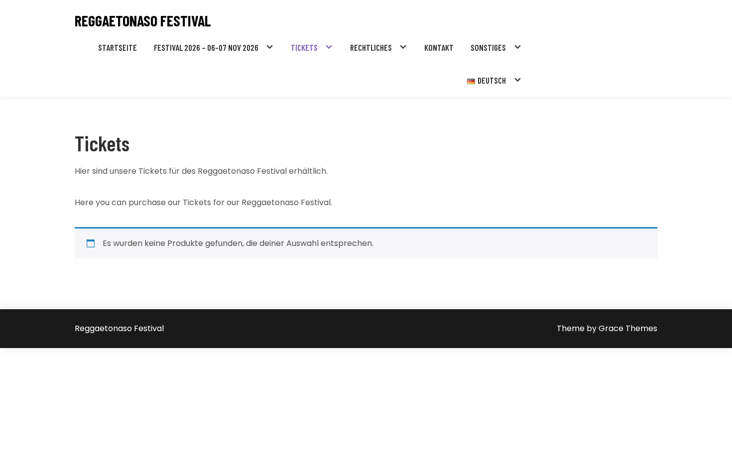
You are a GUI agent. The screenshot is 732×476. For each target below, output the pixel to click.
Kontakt (439, 47)
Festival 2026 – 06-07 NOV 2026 (206, 47)
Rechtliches (371, 47)
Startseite (117, 47)
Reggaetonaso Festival (143, 20)
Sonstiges (488, 47)
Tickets (304, 47)
